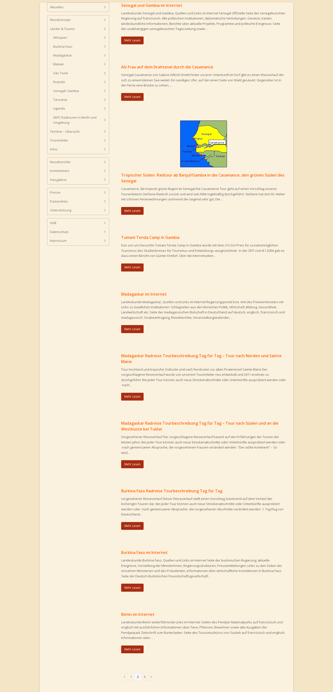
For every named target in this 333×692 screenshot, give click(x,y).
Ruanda (59, 82)
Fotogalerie (58, 180)
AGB (53, 223)
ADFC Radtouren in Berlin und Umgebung (75, 120)
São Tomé (60, 73)
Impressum (58, 240)
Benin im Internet (138, 614)
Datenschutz (59, 232)
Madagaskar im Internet (144, 294)
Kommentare (59, 170)
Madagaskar (62, 55)
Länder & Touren (62, 29)
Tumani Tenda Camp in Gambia (150, 237)
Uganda (59, 108)
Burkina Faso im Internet (144, 552)
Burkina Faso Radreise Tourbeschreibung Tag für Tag (171, 491)
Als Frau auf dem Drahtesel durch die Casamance (167, 67)
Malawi (58, 64)
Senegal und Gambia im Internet (151, 5)
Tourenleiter (59, 140)
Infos (54, 149)
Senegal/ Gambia (66, 91)
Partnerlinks (59, 201)
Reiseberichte (60, 162)
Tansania (60, 99)
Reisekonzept (60, 20)
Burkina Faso (62, 46)
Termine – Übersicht (64, 131)
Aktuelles (57, 7)
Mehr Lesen (132, 40)
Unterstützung (60, 210)
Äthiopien (60, 37)
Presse (55, 192)
